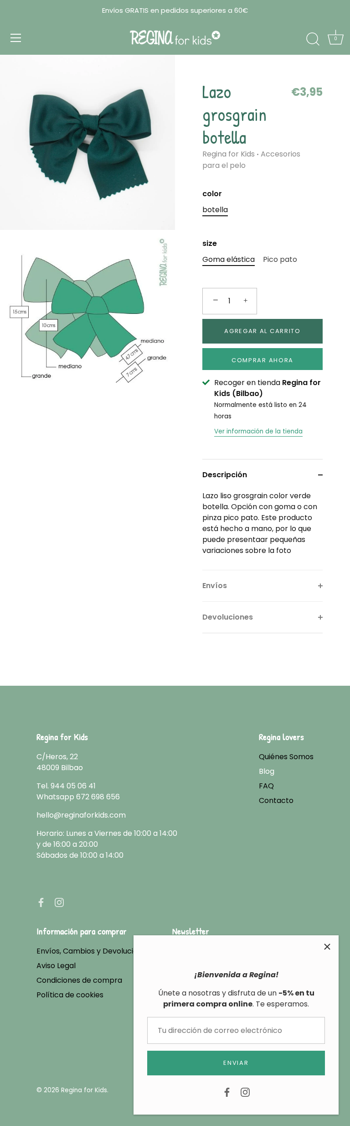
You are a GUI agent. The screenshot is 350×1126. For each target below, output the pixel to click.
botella (215, 209)
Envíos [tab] (214, 585)
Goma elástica (228, 259)
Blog (266, 771)
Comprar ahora (262, 360)
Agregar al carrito (262, 331)
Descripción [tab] (224, 474)
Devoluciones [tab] (227, 617)
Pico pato (280, 259)
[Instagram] (245, 1091)
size (209, 243)
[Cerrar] (327, 947)
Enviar (235, 1062)
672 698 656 (98, 797)
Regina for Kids (228, 154)
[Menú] (16, 38)
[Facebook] (227, 1091)
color (212, 193)
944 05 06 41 (73, 786)
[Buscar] (313, 39)
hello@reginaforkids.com (81, 815)
